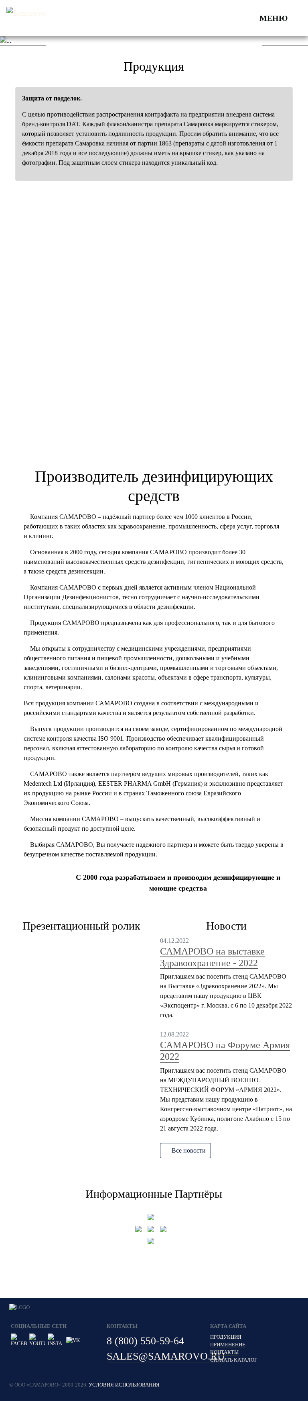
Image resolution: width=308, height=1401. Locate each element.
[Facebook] (19, 1340)
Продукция (225, 1337)
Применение (227, 1345)
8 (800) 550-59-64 (145, 1341)
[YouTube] (37, 1340)
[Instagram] (56, 1340)
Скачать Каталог (233, 1360)
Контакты (224, 1352)
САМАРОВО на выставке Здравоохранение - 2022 (212, 957)
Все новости (188, 1150)
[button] (23, 41)
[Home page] (27, 18)
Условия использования (124, 1385)
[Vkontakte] (73, 1340)
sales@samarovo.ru (166, 1356)
